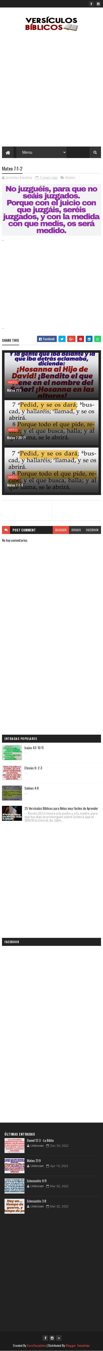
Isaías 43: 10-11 (34, 747)
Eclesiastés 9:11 (36, 1180)
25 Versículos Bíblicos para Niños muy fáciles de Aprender (61, 808)
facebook (92, 530)
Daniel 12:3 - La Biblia (40, 1140)
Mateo (70, 177)
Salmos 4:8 (31, 788)
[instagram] (98, 3)
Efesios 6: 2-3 (33, 767)
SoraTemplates (36, 1345)
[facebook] (91, 3)
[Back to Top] (59, 1338)
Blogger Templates (78, 1345)
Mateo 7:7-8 (15, 485)
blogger (60, 530)
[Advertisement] (51, 90)
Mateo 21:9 (14, 390)
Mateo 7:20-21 (16, 437)
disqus (76, 530)
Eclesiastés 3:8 (36, 1200)
